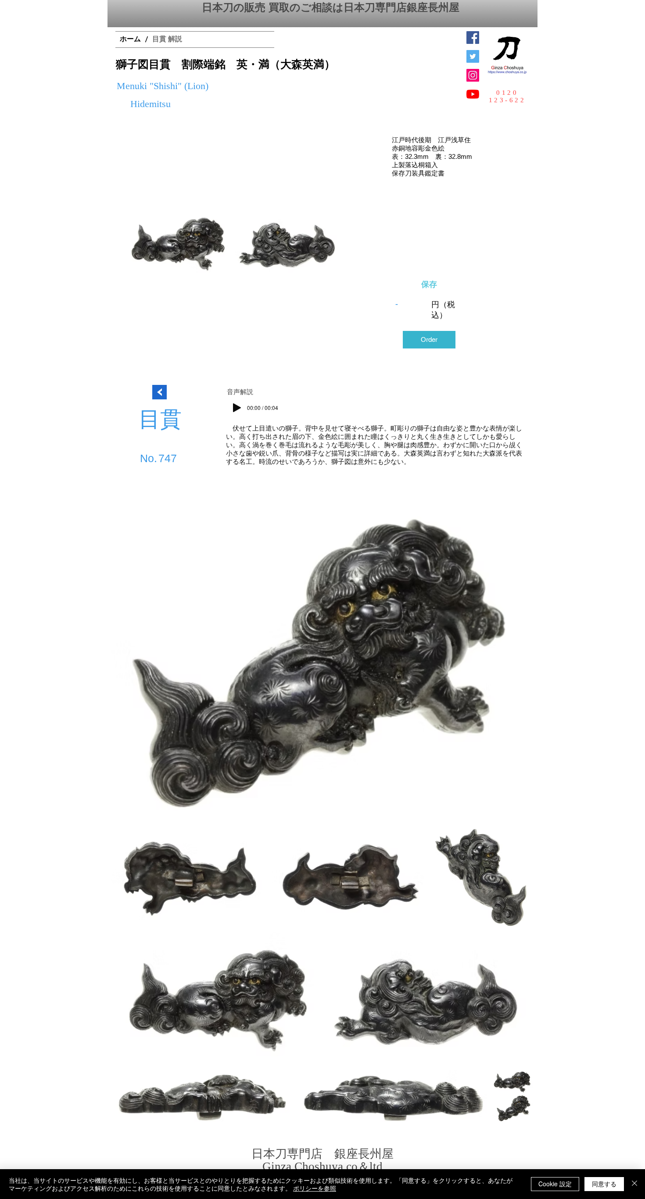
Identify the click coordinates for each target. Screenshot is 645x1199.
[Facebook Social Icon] (472, 37)
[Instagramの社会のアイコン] (472, 75)
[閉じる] (634, 1184)
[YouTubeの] (472, 94)
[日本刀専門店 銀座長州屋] (472, 56)
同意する (604, 1183)
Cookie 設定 (555, 1183)
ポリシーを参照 (314, 1188)
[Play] (237, 407)
